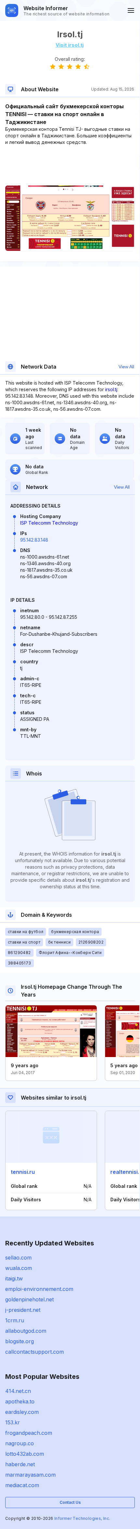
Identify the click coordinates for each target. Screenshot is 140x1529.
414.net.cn (18, 1391)
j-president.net (22, 1310)
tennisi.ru (23, 1172)
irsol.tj (111, 389)
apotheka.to (20, 1401)
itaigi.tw (14, 1278)
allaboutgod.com (25, 1331)
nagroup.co (19, 1443)
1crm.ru (14, 1320)
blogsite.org (19, 1341)
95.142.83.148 (34, 540)
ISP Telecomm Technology (49, 523)
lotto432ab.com (24, 1454)
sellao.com (18, 1257)
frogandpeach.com (28, 1433)
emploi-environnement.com (39, 1289)
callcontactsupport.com (34, 1351)
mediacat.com (22, 1485)
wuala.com (18, 1268)
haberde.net (20, 1464)
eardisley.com (22, 1412)
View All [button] (126, 366)
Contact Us (70, 1502)
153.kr (12, 1422)
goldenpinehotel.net (29, 1299)
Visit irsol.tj (70, 45)
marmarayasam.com (30, 1474)
